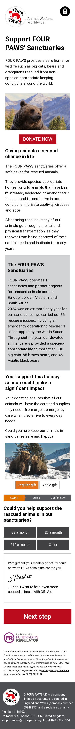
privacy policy (54, 666)
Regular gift (26, 485)
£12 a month (20, 545)
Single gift (49, 485)
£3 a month (20, 532)
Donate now (37, 139)
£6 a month (53, 532)
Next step (37, 616)
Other (53, 545)
